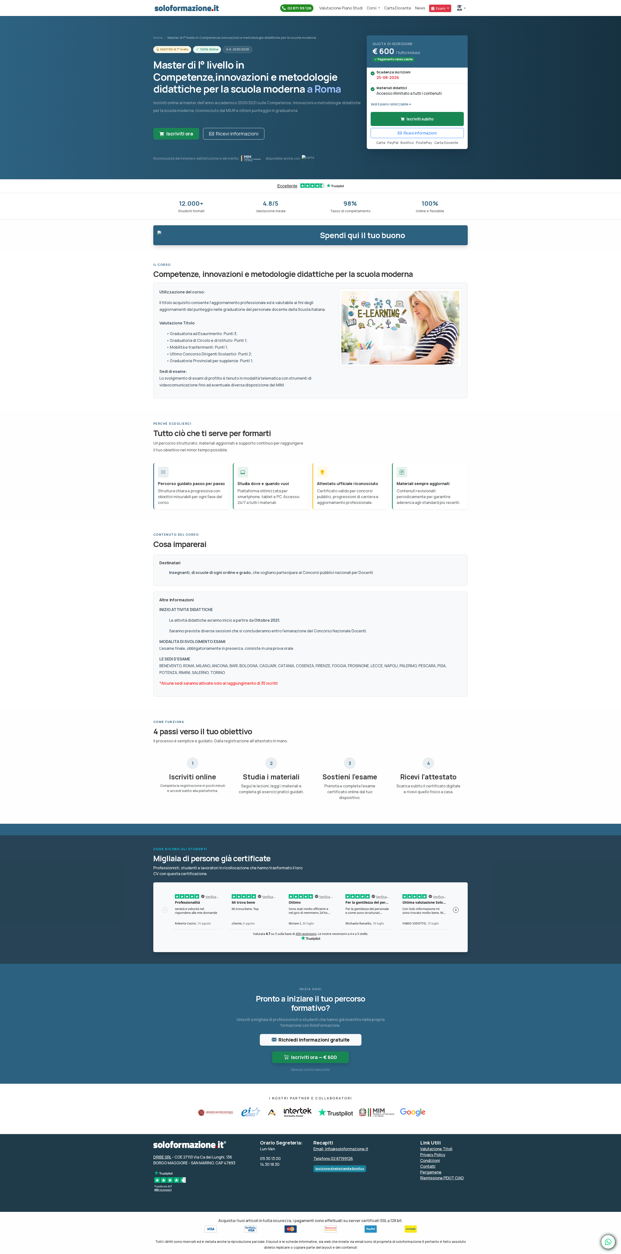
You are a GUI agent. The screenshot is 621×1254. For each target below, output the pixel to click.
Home (158, 37)
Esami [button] (440, 8)
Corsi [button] (372, 8)
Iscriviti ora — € (314, 1057)
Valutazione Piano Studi (341, 8)
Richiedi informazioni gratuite (314, 1039)
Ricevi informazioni (237, 133)
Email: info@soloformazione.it (340, 1149)
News (420, 8)
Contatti (427, 1166)
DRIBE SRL (162, 1157)
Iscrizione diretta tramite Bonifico (339, 1169)
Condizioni (430, 1160)
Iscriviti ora (179, 133)
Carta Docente (397, 8)
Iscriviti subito (420, 119)
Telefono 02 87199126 (333, 1158)
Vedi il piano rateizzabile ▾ (391, 104)
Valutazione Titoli (436, 1149)
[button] (461, 8)
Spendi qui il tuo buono (362, 235)
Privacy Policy (432, 1154)
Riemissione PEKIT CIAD (442, 1178)
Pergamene (430, 1172)
